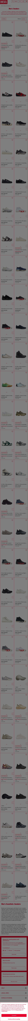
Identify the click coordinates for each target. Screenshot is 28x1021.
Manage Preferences (5, 1009)
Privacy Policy (18, 1009)
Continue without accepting (14, 1019)
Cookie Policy (4, 1011)
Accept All (14, 1015)
